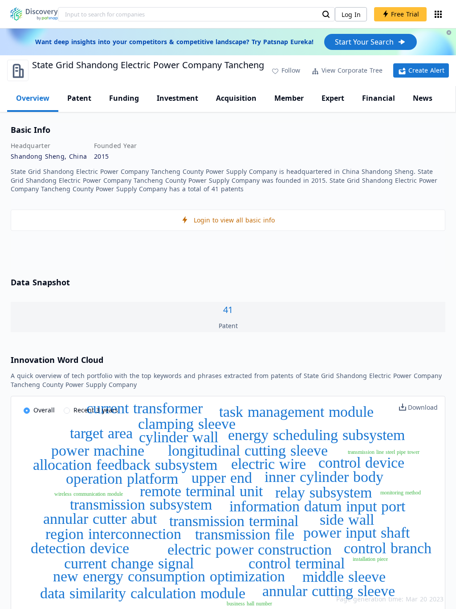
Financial (378, 98)
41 (228, 310)
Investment (177, 98)
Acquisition (236, 98)
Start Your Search (364, 42)
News (422, 98)
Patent (79, 98)
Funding (124, 98)
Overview (32, 98)
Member (289, 98)
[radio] (39, 410)
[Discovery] (34, 14)
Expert (333, 98)
